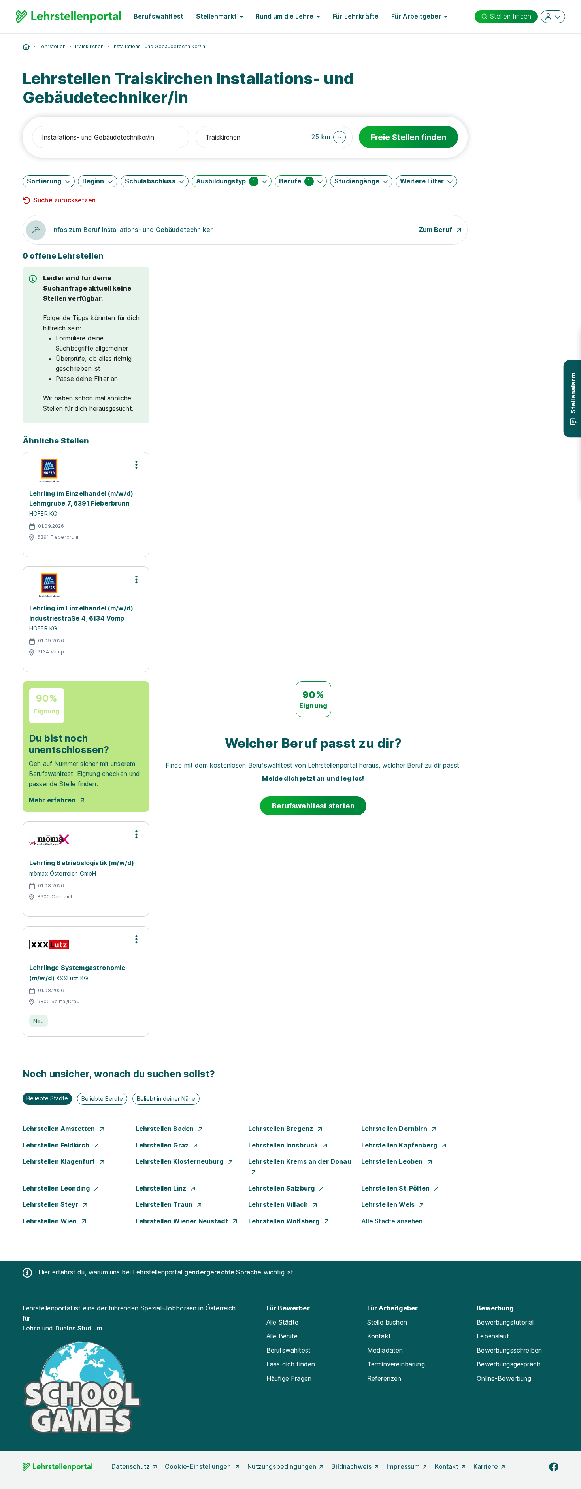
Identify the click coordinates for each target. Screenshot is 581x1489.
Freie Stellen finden (408, 137)
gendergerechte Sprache (223, 1272)
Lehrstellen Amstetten (60, 1128)
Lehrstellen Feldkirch (57, 1145)
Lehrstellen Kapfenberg (400, 1145)
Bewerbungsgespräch (508, 1364)
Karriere (485, 1466)
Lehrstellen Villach (278, 1204)
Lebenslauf (493, 1336)
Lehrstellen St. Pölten (396, 1188)
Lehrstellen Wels (389, 1204)
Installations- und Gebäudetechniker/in (158, 46)
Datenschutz (130, 1466)
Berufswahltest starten (313, 806)
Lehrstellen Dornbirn (395, 1128)
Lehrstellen (52, 46)
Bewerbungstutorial (505, 1322)
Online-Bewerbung (504, 1378)
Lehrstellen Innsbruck (284, 1145)
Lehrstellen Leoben (392, 1161)
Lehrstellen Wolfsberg (284, 1221)
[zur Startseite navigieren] (26, 46)
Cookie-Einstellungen (198, 1466)
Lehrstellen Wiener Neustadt (183, 1221)
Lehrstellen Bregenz (281, 1128)
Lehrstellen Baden (166, 1128)
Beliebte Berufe (102, 1098)
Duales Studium (78, 1328)
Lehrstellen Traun (165, 1204)
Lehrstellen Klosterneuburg (180, 1161)
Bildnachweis (351, 1466)
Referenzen (384, 1378)
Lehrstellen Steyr (51, 1204)
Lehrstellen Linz (162, 1188)
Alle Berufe (282, 1336)
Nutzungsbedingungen (281, 1466)
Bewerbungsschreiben (509, 1350)
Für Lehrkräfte (355, 16)
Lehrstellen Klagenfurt (60, 1161)
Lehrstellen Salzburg (282, 1188)
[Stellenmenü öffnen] (136, 464)
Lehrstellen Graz (163, 1145)
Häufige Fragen (288, 1378)
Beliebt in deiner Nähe (166, 1098)
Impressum (403, 1466)
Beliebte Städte (47, 1098)
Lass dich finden (290, 1364)
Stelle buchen (387, 1322)
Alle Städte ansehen (392, 1221)
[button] (328, 137)
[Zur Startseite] (68, 16)
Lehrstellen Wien (51, 1221)
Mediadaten (385, 1350)
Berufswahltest (158, 16)
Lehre (31, 1328)
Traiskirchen (89, 46)
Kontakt (379, 1336)
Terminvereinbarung (396, 1364)
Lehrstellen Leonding (57, 1188)
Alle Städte (282, 1322)
